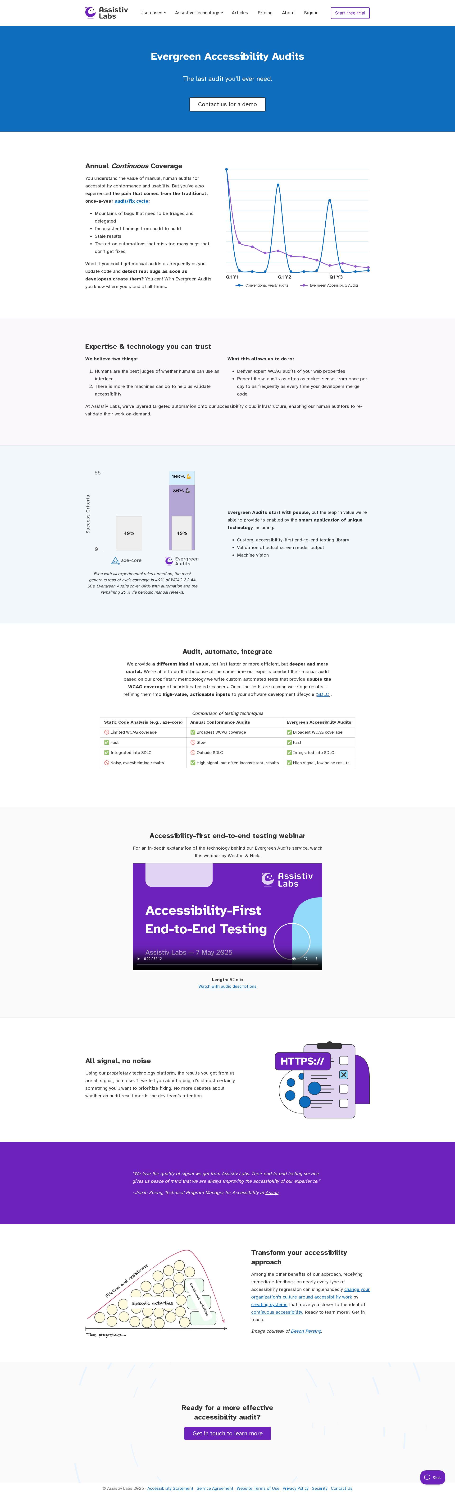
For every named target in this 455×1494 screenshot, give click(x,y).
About (288, 13)
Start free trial (350, 13)
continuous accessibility (276, 1312)
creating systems (269, 1305)
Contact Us (341, 1488)
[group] (227, 739)
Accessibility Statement (170, 1488)
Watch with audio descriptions (227, 986)
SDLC (323, 694)
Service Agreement (215, 1488)
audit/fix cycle (131, 201)
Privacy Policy (296, 1488)
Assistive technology (197, 13)
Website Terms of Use (258, 1488)
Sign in (311, 13)
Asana (271, 1193)
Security (320, 1488)
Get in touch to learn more (228, 1433)
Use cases (151, 13)
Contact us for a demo (227, 104)
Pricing (265, 13)
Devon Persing (306, 1331)
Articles (240, 13)
